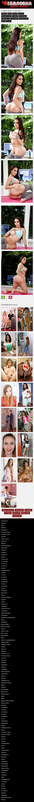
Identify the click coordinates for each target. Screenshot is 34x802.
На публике (4, 712)
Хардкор (3, 793)
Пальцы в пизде (5, 734)
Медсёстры (4, 691)
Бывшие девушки (6, 545)
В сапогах (3, 577)
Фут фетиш (4, 790)
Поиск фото (4, 521)
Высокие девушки (6, 597)
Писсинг (3, 739)
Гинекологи (4, 604)
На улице (14, 16)
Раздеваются (5, 18)
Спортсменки (14, 18)
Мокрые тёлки (5, 703)
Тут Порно (8, 513)
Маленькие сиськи (6, 682)
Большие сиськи (6, 16)
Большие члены (5, 534)
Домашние (4, 622)
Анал (2, 525)
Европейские (4, 635)
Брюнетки (4, 541)
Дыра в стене (5, 631)
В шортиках (4, 586)
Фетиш (3, 786)
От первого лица (5, 732)
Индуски (3, 649)
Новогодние (4, 723)
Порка (3, 748)
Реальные (4, 757)
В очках (3, 575)
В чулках (3, 584)
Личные (3, 676)
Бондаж (3, 536)
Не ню (3, 718)
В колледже (4, 561)
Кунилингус (4, 665)
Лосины (8, 21)
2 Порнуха (28, 510)
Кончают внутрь (5, 656)
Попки (9, 13)
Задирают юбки (5, 644)
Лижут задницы (5, 671)
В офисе (3, 572)
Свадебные (4, 761)
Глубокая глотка (5, 608)
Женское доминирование (8, 640)
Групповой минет (5, 613)
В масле (3, 568)
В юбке (3, 588)
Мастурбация (22, 16)
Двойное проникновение (8, 617)
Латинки (4, 13)
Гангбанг (3, 599)
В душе (3, 557)
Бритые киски (5, 539)
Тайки (2, 777)
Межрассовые (5, 694)
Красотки (20, 13)
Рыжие (3, 759)
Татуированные (23, 18)
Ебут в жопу (4, 633)
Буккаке (3, 543)
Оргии (2, 730)
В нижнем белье (5, 570)
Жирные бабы (5, 642)
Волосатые (4, 593)
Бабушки (3, 527)
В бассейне (4, 548)
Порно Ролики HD (8, 510)
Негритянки (4, 721)
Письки (3, 741)
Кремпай (3, 662)
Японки (3, 799)
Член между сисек (6, 797)
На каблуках (4, 707)
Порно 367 (16, 513)
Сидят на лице (5, 768)
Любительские (5, 680)
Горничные (4, 611)
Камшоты (3, 651)
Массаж (3, 687)
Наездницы (4, 716)
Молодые (3, 705)
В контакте (4, 563)
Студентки (4, 775)
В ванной (3, 552)
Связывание (4, 763)
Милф (3, 21)
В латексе (3, 566)
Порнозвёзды (5, 750)
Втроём (3, 595)
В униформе (4, 581)
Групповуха (4, 615)
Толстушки (4, 781)
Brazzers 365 (17, 516)
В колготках (4, 559)
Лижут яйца (4, 674)
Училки (3, 784)
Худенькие (4, 795)
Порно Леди (25, 513)
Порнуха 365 (19, 510)
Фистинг (3, 788)
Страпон (3, 772)
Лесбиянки (4, 669)
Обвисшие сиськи (6, 727)
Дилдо (3, 620)
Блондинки (4, 530)
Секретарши (4, 766)
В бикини (3, 550)
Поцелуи (3, 752)
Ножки (15, 13)
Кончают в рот (5, 653)
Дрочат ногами (5, 626)
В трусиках (4, 579)
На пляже (3, 709)
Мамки (3, 685)
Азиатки (3, 523)
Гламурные (4, 606)
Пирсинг (3, 736)
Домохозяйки (5, 624)
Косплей (3, 658)
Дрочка (3, 629)
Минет (3, 698)
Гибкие (3, 602)
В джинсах (4, 554)
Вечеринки (4, 590)
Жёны (2, 638)
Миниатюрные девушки (7, 700)
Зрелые (3, 647)
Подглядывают (5, 743)
